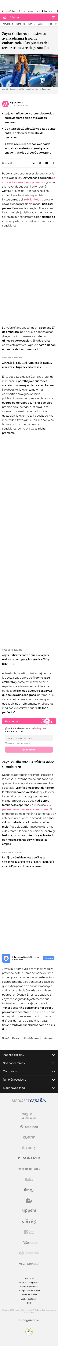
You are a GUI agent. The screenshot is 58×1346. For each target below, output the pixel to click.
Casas (40, 24)
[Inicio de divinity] (4, 17)
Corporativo (10, 1071)
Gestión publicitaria (29, 1299)
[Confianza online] (29, 1334)
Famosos (20, 24)
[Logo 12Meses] (29, 1232)
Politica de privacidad (29, 1286)
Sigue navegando (14, 1087)
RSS (29, 1303)
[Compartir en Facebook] (53, 163)
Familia (31, 24)
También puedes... (14, 1079)
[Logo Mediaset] (29, 1102)
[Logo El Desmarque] (29, 1158)
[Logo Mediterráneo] (29, 1263)
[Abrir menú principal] (53, 17)
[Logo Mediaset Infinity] (29, 1116)
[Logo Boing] (29, 1179)
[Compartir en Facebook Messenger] (46, 163)
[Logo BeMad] (29, 1200)
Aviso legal (29, 1278)
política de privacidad (22, 743)
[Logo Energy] (29, 1190)
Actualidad (8, 24)
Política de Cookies (29, 1295)
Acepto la (18, 743)
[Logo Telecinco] (29, 1126)
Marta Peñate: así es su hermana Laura (21, 11)
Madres (14, 17)
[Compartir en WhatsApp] (33, 163)
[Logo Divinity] (29, 1148)
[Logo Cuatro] (29, 1137)
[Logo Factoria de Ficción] (29, 1169)
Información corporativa (29, 1282)
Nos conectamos (14, 1063)
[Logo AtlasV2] (29, 1242)
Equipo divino (16, 102)
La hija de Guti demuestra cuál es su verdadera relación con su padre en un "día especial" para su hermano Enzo (28, 862)
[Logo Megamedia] (30, 1320)
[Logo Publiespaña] (29, 1253)
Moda (49, 24)
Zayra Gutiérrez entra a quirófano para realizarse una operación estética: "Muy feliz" (26, 659)
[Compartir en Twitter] (40, 163)
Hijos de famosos (31, 1038)
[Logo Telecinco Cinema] (29, 1221)
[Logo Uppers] (29, 1211)
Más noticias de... (14, 1054)
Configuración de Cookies (29, 1290)
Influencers (48, 1038)
